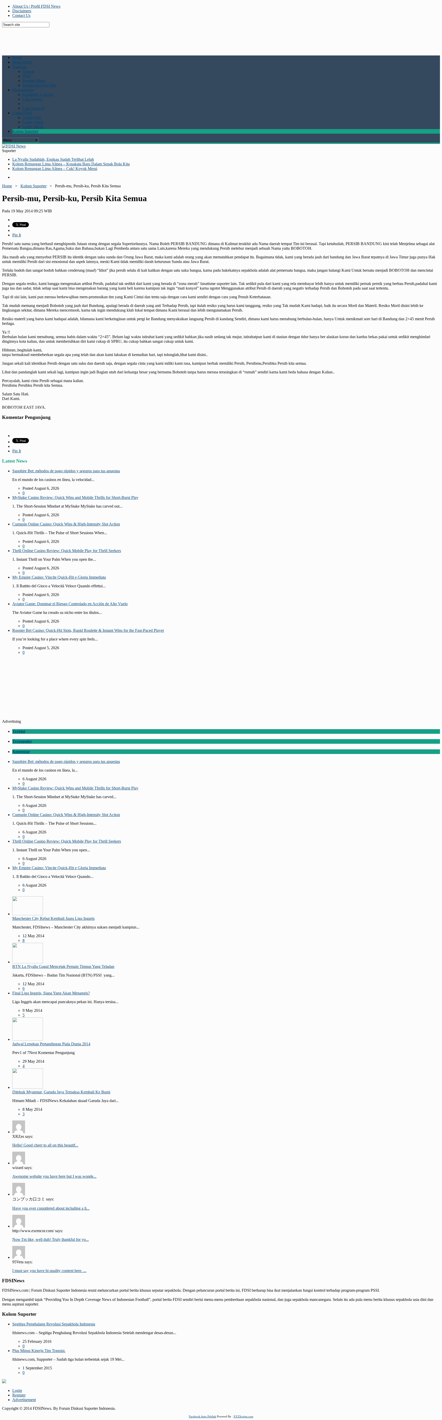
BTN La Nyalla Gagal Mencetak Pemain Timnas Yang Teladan (63, 966)
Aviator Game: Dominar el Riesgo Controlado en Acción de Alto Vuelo (70, 604)
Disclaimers (21, 11)
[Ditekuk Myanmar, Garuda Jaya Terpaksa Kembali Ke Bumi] (27, 1087)
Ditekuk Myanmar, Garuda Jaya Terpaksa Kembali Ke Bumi (61, 1092)
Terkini (18, 731)
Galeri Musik (33, 126)
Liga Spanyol (33, 108)
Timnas (28, 71)
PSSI (27, 76)
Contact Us (21, 15)
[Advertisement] (126, 38)
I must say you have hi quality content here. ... (49, 1270)
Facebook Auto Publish (202, 1416)
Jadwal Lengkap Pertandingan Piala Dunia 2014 (51, 1044)
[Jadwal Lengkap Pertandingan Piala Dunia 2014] (27, 1039)
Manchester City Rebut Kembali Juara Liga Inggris (53, 918)
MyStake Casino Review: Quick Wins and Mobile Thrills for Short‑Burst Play (75, 497)
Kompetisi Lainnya (38, 94)
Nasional (19, 67)
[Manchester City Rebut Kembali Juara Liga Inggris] (27, 914)
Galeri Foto (32, 117)
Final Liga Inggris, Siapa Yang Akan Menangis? (51, 993)
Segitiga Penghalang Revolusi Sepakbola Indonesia (53, 1324)
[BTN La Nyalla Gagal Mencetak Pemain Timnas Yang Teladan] (27, 962)
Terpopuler (22, 741)
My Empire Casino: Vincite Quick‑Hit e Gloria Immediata (59, 577)
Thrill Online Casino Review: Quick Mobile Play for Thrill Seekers (66, 550)
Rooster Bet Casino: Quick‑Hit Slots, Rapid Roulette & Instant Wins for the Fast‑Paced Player (88, 630)
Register (19, 1395)
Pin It (16, 235)
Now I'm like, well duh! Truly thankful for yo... (50, 1239)
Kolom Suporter (25, 131)
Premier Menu (34, 80)
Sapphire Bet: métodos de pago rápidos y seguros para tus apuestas (66, 471)
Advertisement (24, 1400)
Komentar (21, 751)
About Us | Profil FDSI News (36, 6)
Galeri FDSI (22, 113)
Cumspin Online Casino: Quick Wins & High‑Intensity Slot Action (66, 524)
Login (17, 1390)
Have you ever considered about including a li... (51, 1208)
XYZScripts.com (243, 1416)
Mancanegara (23, 90)
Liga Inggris (32, 99)
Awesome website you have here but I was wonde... (54, 1176)
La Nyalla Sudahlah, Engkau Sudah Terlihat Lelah (53, 159)
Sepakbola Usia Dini (39, 85)
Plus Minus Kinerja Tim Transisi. (38, 1350)
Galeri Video (33, 122)
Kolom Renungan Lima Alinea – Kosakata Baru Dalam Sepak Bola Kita (71, 164)
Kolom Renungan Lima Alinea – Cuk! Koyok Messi (54, 168)
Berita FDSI (22, 62)
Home (17, 57)
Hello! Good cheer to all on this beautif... (45, 1145)
